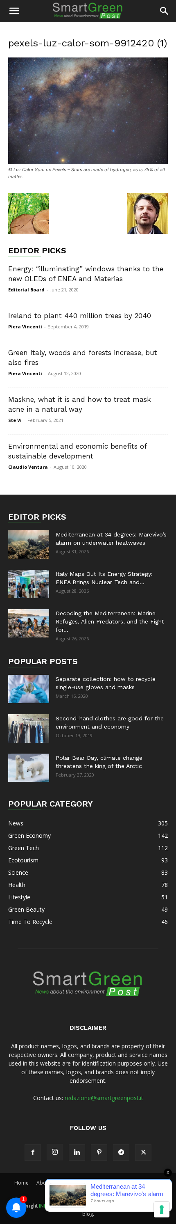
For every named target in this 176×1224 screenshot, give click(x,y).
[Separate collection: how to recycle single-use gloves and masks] (28, 689)
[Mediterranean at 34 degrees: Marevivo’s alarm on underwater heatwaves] (28, 544)
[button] (14, 11)
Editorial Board (26, 290)
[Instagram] (55, 1152)
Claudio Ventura (28, 467)
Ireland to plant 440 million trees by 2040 (79, 316)
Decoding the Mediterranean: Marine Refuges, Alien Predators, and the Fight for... (110, 621)
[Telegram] (121, 1152)
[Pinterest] (99, 1152)
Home (21, 1182)
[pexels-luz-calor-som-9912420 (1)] (88, 161)
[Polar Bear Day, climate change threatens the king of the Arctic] (28, 768)
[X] (143, 1152)
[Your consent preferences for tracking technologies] (161, 1209)
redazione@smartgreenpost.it (104, 1098)
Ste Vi (15, 420)
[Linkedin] (77, 1152)
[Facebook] (33, 1152)
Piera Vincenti (25, 326)
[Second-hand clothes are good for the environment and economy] (28, 728)
